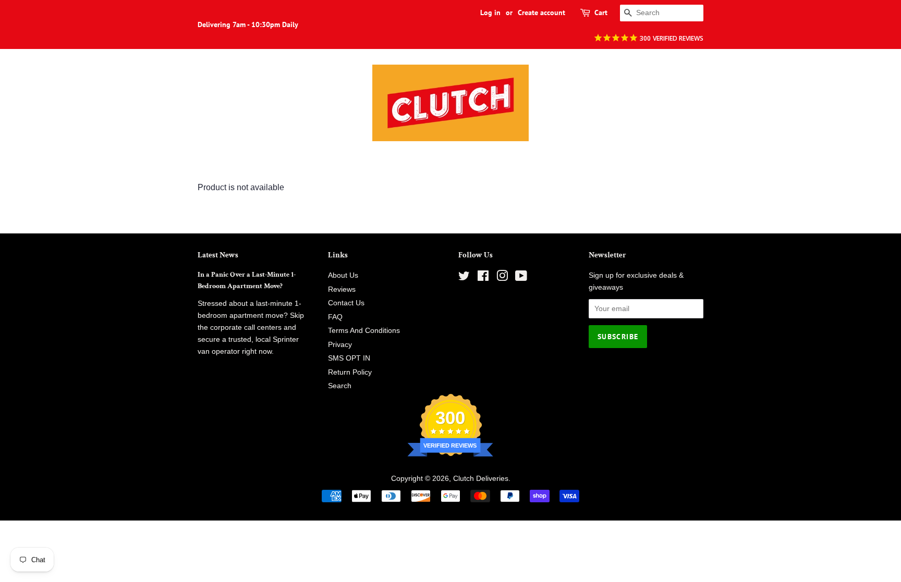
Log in (490, 12)
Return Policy (350, 372)
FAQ (335, 317)
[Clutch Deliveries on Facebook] (483, 278)
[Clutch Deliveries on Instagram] (502, 278)
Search (339, 386)
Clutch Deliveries (480, 478)
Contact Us (346, 303)
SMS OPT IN (349, 358)
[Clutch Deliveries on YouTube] (521, 278)
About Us (343, 275)
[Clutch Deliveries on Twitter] (464, 278)
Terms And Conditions (364, 331)
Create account (541, 12)
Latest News (218, 255)
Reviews (342, 289)
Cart (600, 12)
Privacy (340, 345)
